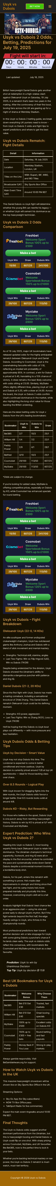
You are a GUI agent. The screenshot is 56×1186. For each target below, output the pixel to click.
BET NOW (35, 6)
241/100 (43, 265)
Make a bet (28, 253)
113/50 (43, 303)
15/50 (12, 265)
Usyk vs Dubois (9, 6)
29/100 (13, 303)
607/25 (28, 265)
